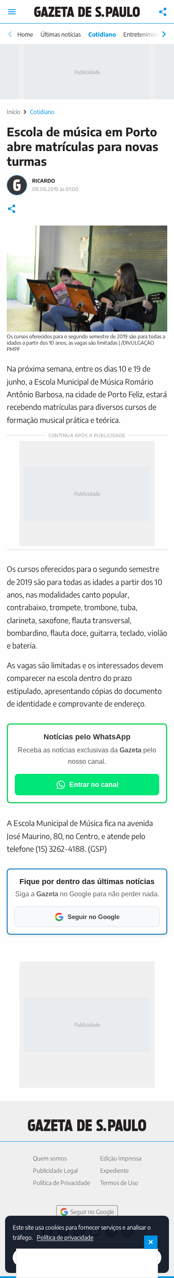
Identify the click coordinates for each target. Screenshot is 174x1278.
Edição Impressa (120, 1158)
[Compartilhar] (163, 11)
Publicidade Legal (55, 1170)
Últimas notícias (61, 34)
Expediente (114, 1170)
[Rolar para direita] (164, 34)
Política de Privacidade (61, 1182)
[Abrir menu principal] (12, 12)
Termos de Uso (119, 1182)
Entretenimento (143, 34)
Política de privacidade (65, 1237)
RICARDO (43, 181)
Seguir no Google (92, 1211)
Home (25, 34)
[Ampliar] (156, 236)
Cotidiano (102, 34)
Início (13, 111)
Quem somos (50, 1158)
